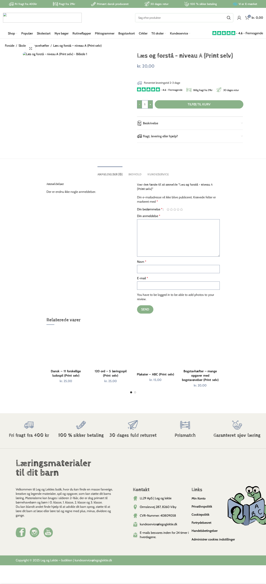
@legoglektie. (100, 560)
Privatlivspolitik (202, 506)
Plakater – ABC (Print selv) (155, 374)
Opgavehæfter (39, 45)
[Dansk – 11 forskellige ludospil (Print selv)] (65, 347)
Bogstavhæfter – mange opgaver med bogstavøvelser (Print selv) (200, 375)
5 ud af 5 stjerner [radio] (181, 209)
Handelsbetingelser (205, 531)
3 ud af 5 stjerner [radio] (174, 209)
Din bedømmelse (149, 209)
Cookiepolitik (200, 514)
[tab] (109, 172)
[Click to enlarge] (31, 48)
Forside (9, 45)
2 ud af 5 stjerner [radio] (171, 209)
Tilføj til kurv (199, 104)
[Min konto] (239, 18)
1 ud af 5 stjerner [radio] (168, 209)
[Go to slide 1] (131, 393)
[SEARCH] (228, 17)
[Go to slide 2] (135, 393)
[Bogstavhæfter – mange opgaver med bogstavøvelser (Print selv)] (200, 347)
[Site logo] (42, 17)
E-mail (142, 278)
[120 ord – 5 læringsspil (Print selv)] (110, 347)
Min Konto (199, 498)
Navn (141, 262)
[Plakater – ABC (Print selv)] (155, 349)
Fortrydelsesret (201, 523)
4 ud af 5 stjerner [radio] (178, 209)
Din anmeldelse (148, 216)
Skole (22, 45)
